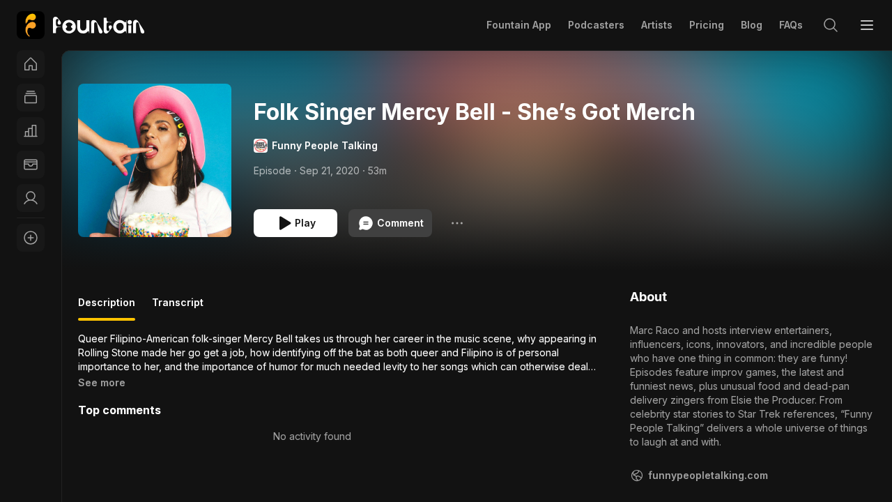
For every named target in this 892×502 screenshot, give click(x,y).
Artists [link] (656, 25)
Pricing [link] (706, 25)
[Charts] (31, 131)
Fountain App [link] (518, 25)
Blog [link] (751, 25)
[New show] (31, 238)
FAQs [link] (791, 25)
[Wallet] (31, 164)
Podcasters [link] (596, 25)
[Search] (830, 25)
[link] (80, 25)
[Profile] (31, 198)
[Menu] (867, 25)
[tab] (106, 308)
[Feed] (31, 98)
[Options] (457, 223)
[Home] (31, 64)
